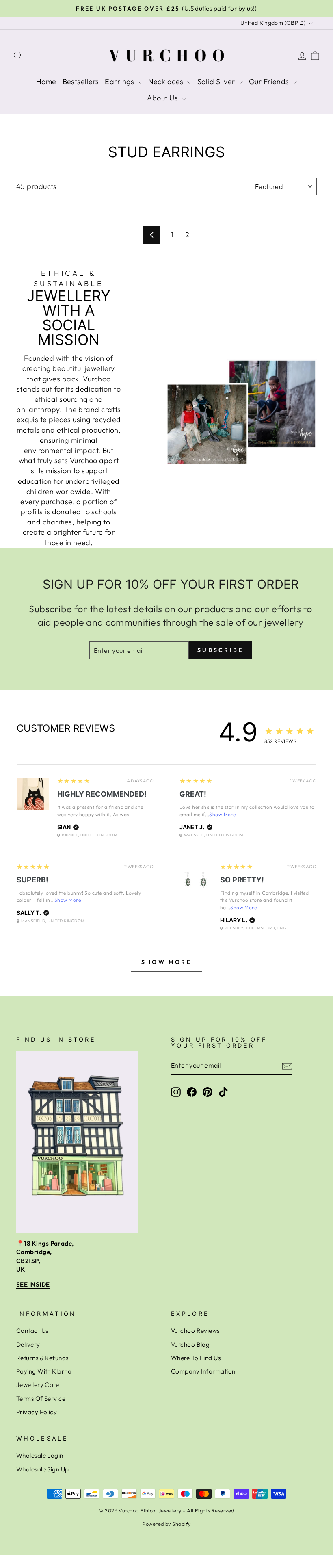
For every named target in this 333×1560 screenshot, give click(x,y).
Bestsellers (81, 81)
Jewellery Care (37, 1385)
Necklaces (167, 81)
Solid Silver (217, 81)
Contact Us (32, 1331)
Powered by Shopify (166, 1524)
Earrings (120, 81)
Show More (222, 814)
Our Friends (270, 81)
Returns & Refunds (42, 1358)
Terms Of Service (40, 1398)
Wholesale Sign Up (42, 1469)
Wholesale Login (39, 1455)
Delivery (28, 1344)
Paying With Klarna (43, 1371)
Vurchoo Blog (190, 1344)
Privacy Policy (36, 1412)
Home (46, 81)
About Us (163, 97)
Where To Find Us (196, 1358)
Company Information (203, 1371)
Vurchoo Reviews (195, 1331)
